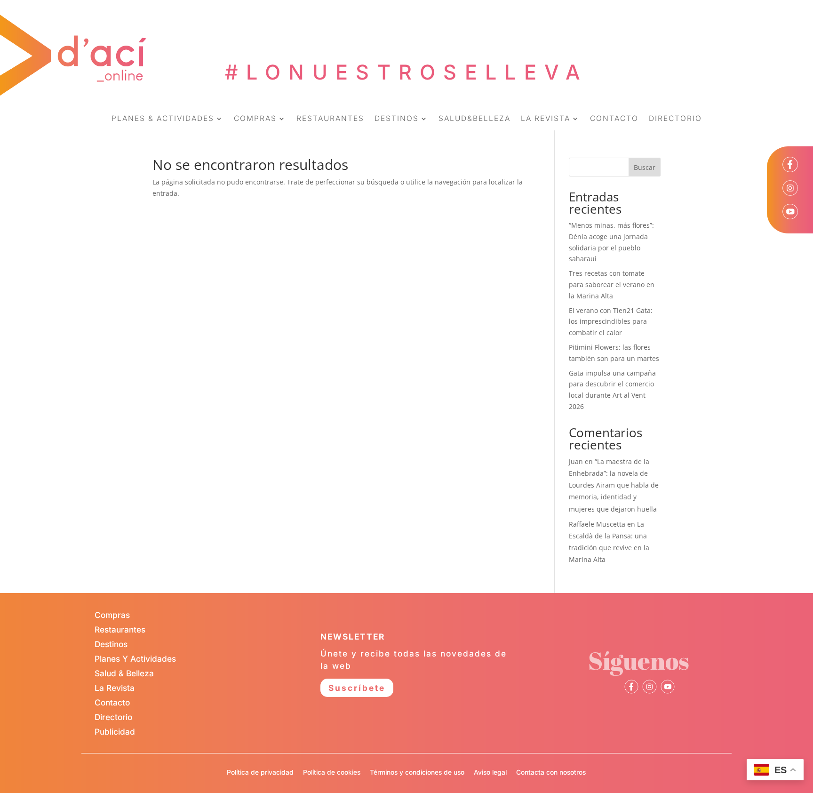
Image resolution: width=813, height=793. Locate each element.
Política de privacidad (260, 772)
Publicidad (115, 732)
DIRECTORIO (675, 119)
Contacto (112, 702)
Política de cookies (331, 772)
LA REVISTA (545, 119)
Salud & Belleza (124, 673)
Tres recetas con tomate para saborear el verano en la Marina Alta (611, 284)
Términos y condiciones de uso (417, 772)
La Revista (115, 688)
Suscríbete (356, 688)
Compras (112, 615)
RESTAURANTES (330, 119)
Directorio (113, 717)
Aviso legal (490, 772)
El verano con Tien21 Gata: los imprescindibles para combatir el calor (611, 321)
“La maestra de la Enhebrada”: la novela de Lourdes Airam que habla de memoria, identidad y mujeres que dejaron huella (614, 485)
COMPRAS (255, 119)
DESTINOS (397, 119)
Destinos (111, 644)
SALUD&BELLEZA (474, 119)
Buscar (644, 167)
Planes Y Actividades (135, 659)
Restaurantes (120, 629)
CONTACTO (614, 119)
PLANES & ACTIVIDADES (163, 119)
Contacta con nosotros (551, 772)
